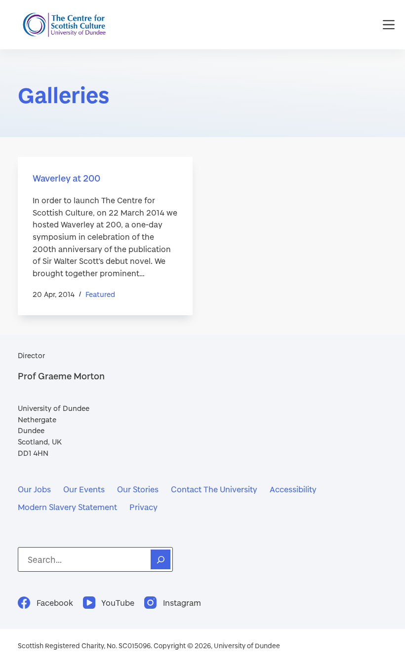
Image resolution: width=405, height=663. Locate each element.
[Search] (160, 559)
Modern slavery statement (67, 507)
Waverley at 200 (66, 178)
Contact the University (214, 489)
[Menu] (389, 25)
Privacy (143, 507)
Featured (100, 294)
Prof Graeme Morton (61, 376)
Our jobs (34, 489)
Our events (84, 489)
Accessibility (293, 489)
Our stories (138, 489)
